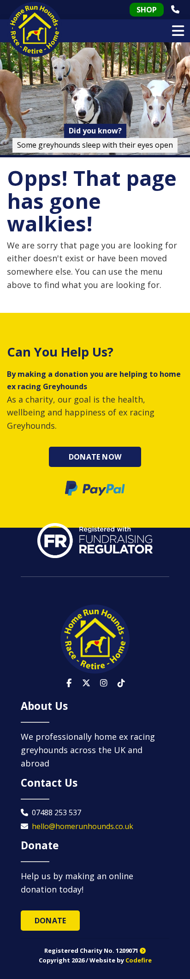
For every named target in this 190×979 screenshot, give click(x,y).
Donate (50, 921)
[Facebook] (69, 683)
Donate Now (95, 457)
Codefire (138, 960)
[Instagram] (104, 683)
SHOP (147, 10)
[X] (86, 683)
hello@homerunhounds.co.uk (82, 826)
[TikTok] (121, 683)
